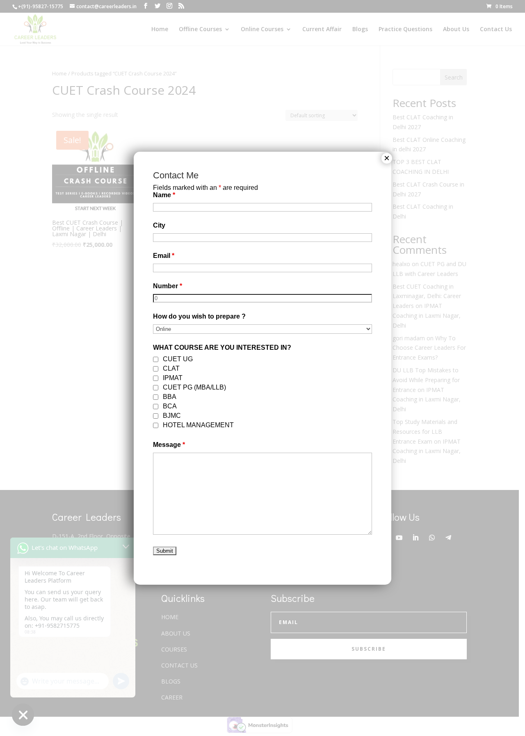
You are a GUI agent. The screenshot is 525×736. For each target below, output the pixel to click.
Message (169, 444)
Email (163, 255)
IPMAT (173, 377)
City (159, 225)
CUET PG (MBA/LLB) (194, 387)
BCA (170, 406)
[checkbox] (155, 359)
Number (167, 286)
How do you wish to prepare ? (199, 316)
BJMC (172, 415)
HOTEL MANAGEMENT (198, 425)
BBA (169, 396)
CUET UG (178, 358)
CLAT (171, 368)
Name (164, 194)
